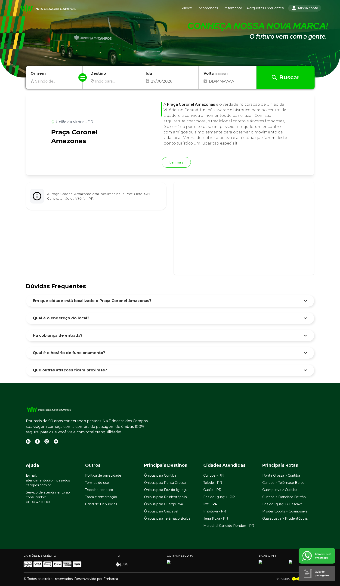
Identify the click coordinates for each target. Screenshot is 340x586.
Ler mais (176, 162)
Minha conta (308, 8)
